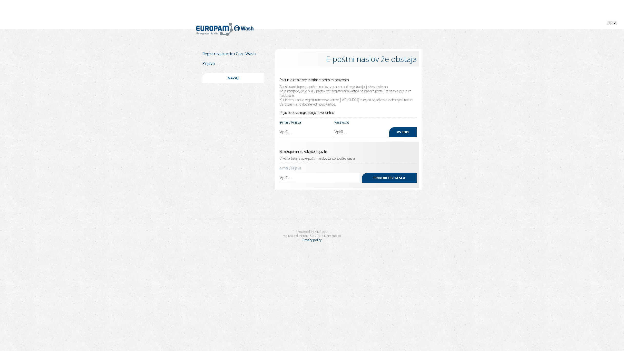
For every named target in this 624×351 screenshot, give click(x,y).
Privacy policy (312, 240)
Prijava (208, 63)
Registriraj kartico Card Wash (229, 53)
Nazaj (233, 78)
